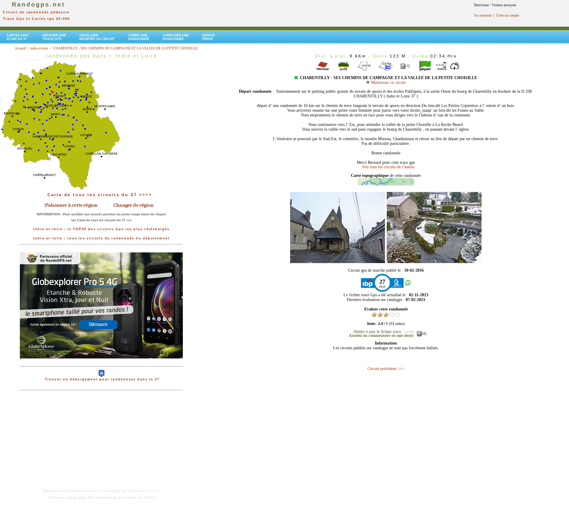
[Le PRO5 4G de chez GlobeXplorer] (101, 363)
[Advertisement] (101, 442)
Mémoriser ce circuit (388, 82)
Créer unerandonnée (138, 37)
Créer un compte (507, 15)
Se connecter (483, 15)
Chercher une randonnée (176, 37)
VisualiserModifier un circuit (97, 37)
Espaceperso (208, 37)
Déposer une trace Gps (54, 37)
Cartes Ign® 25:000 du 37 (18, 37)
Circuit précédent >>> (386, 368)
